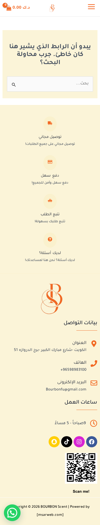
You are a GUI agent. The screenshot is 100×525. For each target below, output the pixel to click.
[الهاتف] (94, 364)
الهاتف (80, 363)
